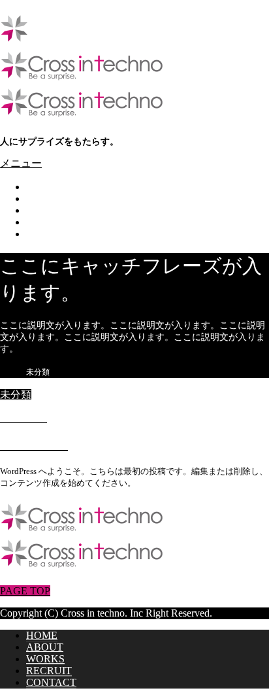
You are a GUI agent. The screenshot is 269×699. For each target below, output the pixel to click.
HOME (41, 186)
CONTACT (51, 233)
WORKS (45, 210)
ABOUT (44, 198)
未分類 (15, 394)
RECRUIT (49, 222)
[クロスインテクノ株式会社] (81, 77)
